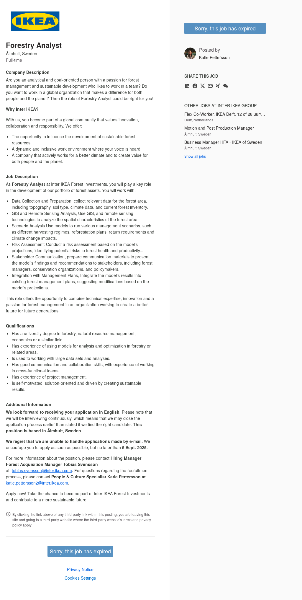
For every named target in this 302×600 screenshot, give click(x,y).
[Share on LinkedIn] (187, 86)
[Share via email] (210, 86)
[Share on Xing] (218, 86)
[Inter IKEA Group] (35, 21)
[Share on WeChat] (225, 86)
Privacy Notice (80, 569)
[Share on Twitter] (202, 86)
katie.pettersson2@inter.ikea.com (37, 483)
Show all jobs (195, 156)
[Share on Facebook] (195, 86)
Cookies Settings (80, 578)
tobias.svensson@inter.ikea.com (42, 470)
